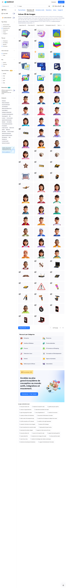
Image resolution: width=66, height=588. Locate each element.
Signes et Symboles (50, 358)
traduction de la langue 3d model (39, 436)
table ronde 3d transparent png (27, 418)
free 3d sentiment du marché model (28, 427)
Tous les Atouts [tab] (21, 10)
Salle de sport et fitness (29, 363)
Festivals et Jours (28, 353)
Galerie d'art (11, 127)
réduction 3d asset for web (38, 406)
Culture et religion (10, 131)
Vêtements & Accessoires (6, 133)
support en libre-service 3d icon (43, 430)
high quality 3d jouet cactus (46, 427)
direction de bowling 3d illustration (27, 442)
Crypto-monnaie (5, 127)
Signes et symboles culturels (7, 135)
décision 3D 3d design (44, 424)
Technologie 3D (5, 116)
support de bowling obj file (54, 433)
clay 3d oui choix (24, 439)
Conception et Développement (53, 353)
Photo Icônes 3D (31, 25)
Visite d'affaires (4, 110)
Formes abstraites (50, 343)
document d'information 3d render (45, 415)
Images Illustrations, (22, 22)
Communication (10, 118)
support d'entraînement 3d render (46, 442)
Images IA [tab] (60, 10)
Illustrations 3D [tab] (30, 10)
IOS (9, 116)
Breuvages (4, 131)
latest (27, 21)
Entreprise (4, 100)
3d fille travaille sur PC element (27, 421)
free (27, 16)
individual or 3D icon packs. (44, 19)
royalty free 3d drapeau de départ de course (47, 418)
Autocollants (49, 363)
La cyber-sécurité (5, 141)
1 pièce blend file (24, 436)
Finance (26, 348)
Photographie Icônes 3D (50, 25)
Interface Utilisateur (29, 343)
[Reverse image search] (49, 6)
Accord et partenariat (6, 104)
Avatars (3, 129)
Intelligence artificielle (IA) (6, 112)
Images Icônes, (30, 22)
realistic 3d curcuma (53, 412)
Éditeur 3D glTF (58, 6)
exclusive (20, 21)
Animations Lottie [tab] (40, 10)
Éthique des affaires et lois (6, 108)
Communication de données (7, 123)
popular (24, 21)
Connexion (53, 2)
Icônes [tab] (54, 10)
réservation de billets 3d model (42, 409)
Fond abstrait (4, 125)
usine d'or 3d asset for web (38, 433)
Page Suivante (22, 327)
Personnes (48, 338)
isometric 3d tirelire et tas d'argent (27, 424)
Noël (9, 137)
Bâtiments (8, 129)
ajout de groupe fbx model (26, 412)
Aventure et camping (5, 143)
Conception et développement (7, 114)
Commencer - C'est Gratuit (29, 394)
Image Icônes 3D (22, 25)
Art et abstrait (9, 121)
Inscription (61, 2)
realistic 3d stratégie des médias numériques (41, 439)
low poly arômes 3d (24, 433)
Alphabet (3, 121)
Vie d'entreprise (5, 106)
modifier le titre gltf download (44, 421)
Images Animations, (56, 21)
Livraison (3, 118)
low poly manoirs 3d (24, 406)
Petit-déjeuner (4, 137)
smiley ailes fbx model (55, 436)
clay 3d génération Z (40, 412)
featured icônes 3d (34, 21)
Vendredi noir (4, 139)
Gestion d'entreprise (5, 102)
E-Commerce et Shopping (52, 348)
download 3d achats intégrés (26, 430)
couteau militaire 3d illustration (27, 415)
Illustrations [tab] (48, 10)
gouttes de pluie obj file (54, 406)
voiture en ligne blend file (25, 409)
